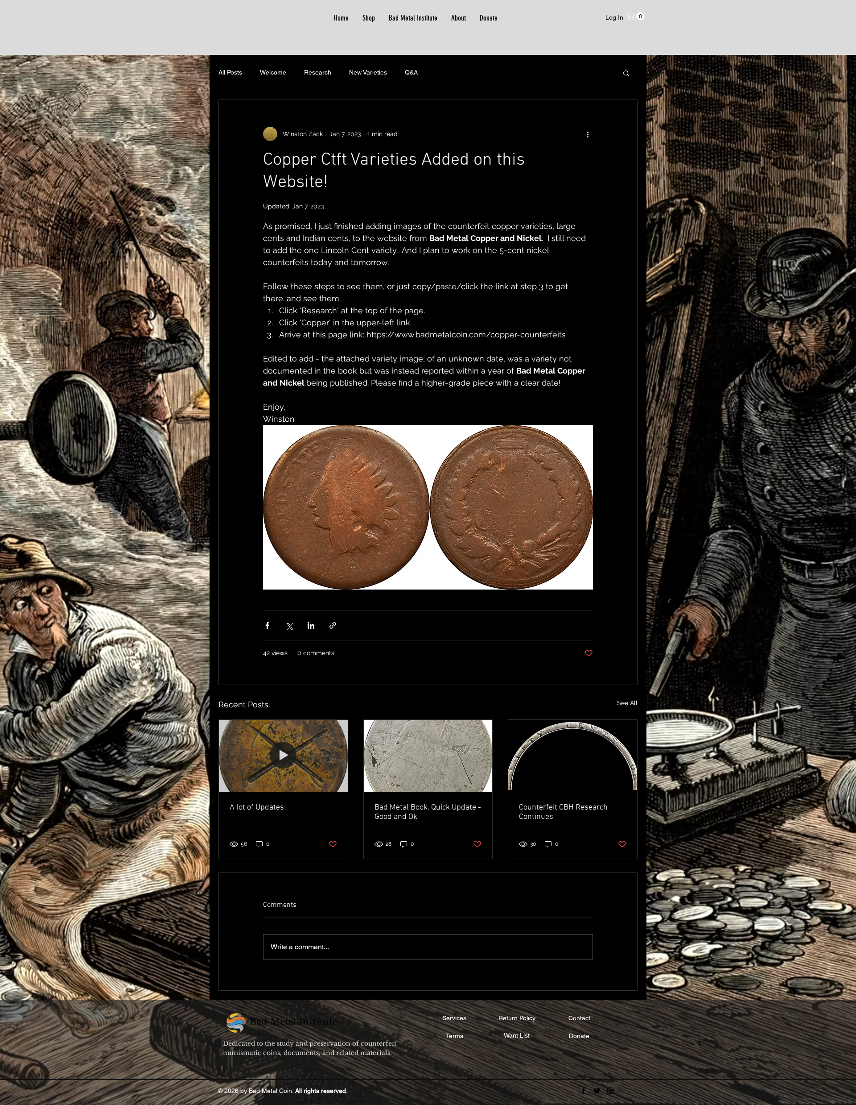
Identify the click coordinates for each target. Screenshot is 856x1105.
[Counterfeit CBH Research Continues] (572, 756)
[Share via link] (333, 625)
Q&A (411, 72)
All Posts (230, 72)
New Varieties (368, 72)
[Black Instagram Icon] (610, 1090)
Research (317, 72)
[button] (636, 16)
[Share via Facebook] (267, 625)
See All (627, 702)
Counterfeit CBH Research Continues (563, 812)
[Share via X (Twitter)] (289, 625)
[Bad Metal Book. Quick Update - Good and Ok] (428, 756)
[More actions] (587, 134)
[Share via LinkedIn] (311, 625)
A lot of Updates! (258, 807)
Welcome (273, 72)
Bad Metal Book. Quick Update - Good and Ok (427, 812)
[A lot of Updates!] (283, 756)
